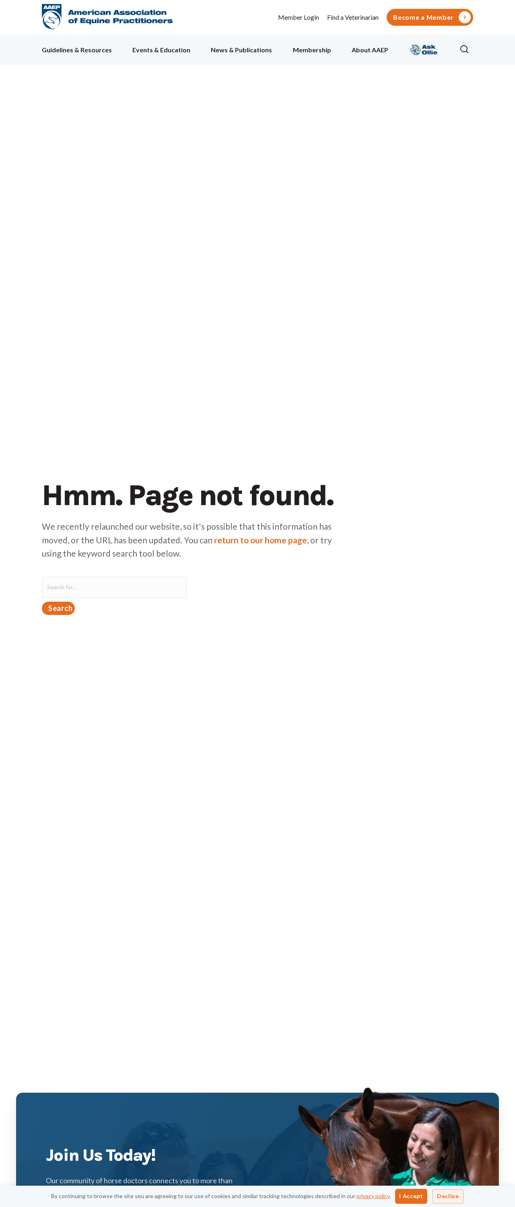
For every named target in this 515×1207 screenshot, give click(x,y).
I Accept (411, 1196)
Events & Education (161, 50)
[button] (466, 49)
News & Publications (241, 50)
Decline (448, 1196)
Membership (312, 50)
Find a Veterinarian (353, 17)
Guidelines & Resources (77, 50)
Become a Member (423, 17)
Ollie (424, 48)
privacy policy (373, 1196)
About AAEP (370, 50)
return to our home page (260, 540)
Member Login (298, 17)
